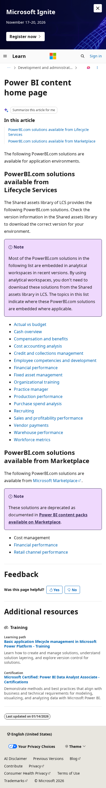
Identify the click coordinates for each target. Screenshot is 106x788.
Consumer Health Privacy (25, 773)
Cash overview (28, 331)
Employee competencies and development (55, 360)
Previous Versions (48, 758)
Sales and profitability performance (48, 418)
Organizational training (36, 382)
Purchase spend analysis (38, 403)
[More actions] (97, 68)
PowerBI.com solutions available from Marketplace (51, 141)
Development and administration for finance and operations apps (46, 67)
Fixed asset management (38, 375)
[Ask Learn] (88, 68)
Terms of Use (68, 773)
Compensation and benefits (41, 339)
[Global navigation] (5, 56)
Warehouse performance (38, 432)
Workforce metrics (32, 439)
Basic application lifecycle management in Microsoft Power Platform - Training (50, 644)
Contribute (13, 766)
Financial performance (36, 367)
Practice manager (31, 389)
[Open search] (82, 56)
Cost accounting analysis (38, 346)
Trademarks (14, 780)
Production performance (38, 396)
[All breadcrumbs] (8, 68)
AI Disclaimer (15, 758)
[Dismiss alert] (98, 8)
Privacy (35, 766)
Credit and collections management (48, 353)
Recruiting (24, 411)
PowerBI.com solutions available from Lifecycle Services (48, 132)
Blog (73, 758)
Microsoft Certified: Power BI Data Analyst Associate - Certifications (52, 679)
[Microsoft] (53, 56)
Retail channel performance (41, 552)
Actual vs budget (30, 324)
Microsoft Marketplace (55, 480)
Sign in (96, 56)
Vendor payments (31, 425)
